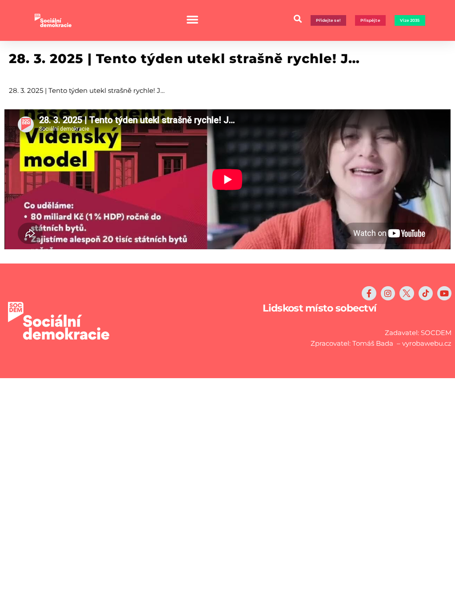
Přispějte (370, 20)
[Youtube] (444, 293)
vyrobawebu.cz (426, 343)
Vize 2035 (410, 20)
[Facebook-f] (369, 293)
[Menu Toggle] (192, 19)
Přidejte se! (328, 20)
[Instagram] (388, 293)
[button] (298, 18)
